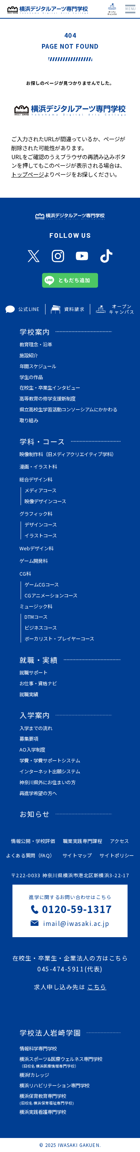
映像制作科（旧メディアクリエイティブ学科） (67, 454)
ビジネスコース (40, 627)
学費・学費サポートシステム (49, 760)
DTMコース (35, 616)
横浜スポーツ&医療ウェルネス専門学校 (60, 1062)
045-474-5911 (60, 968)
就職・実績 (38, 660)
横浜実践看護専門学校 (42, 1111)
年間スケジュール (37, 366)
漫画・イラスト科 (38, 466)
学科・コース (42, 441)
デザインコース (40, 524)
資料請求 (74, 309)
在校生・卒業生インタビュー (49, 387)
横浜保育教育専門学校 (46, 1099)
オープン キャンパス (122, 309)
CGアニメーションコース (50, 595)
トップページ (27, 174)
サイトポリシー (117, 855)
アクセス (119, 841)
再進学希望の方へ (38, 793)
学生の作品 (31, 377)
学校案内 (34, 332)
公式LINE (29, 309)
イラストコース (40, 535)
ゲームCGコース (41, 584)
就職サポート (33, 672)
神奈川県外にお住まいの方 (47, 782)
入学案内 (34, 715)
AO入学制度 (32, 749)
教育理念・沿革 (35, 344)
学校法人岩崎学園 (50, 1032)
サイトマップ (77, 855)
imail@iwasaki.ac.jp (76, 923)
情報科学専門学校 (38, 1048)
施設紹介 (28, 355)
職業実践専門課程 (82, 841)
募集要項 (28, 738)
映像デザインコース (45, 501)
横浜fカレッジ (34, 1074)
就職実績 (28, 694)
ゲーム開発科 (33, 560)
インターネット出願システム (49, 771)
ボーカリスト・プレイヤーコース (59, 638)
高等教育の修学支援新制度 (47, 398)
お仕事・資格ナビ (38, 683)
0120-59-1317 (77, 908)
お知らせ (34, 814)
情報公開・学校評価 (33, 841)
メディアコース (40, 490)
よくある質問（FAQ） (30, 855)
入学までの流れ (35, 728)
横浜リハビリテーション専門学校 (54, 1085)
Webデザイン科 (36, 548)
